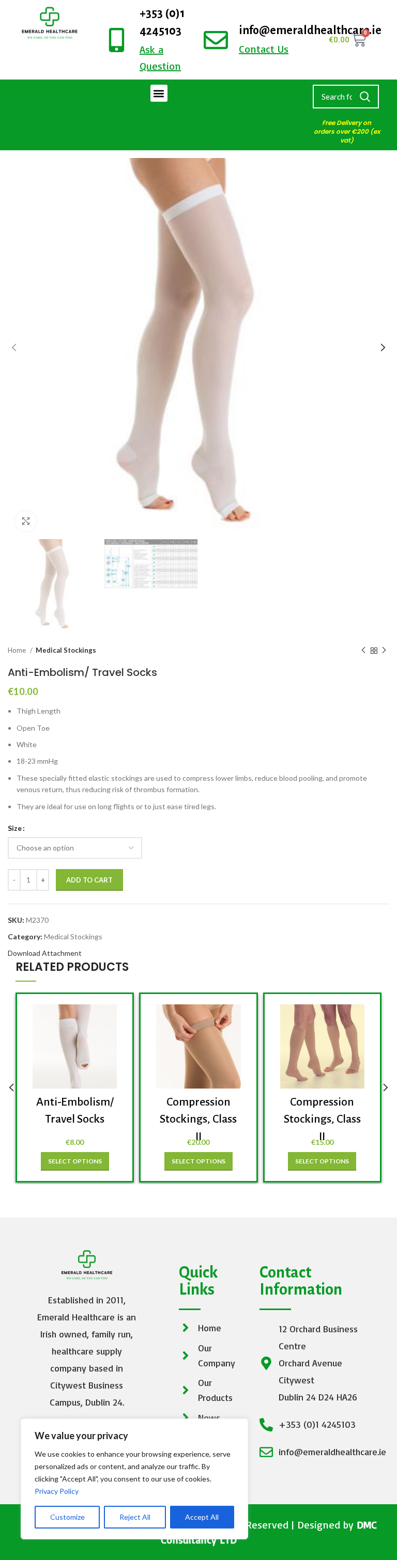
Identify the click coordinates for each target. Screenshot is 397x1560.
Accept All (202, 1516)
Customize (67, 1516)
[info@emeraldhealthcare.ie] (216, 40)
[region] (134, 1479)
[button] (158, 93)
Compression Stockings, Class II (198, 1119)
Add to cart (89, 880)
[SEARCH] (365, 96)
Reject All (134, 1516)
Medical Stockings (66, 650)
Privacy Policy (57, 1491)
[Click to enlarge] (26, 521)
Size (15, 828)
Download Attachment (45, 953)
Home (17, 650)
